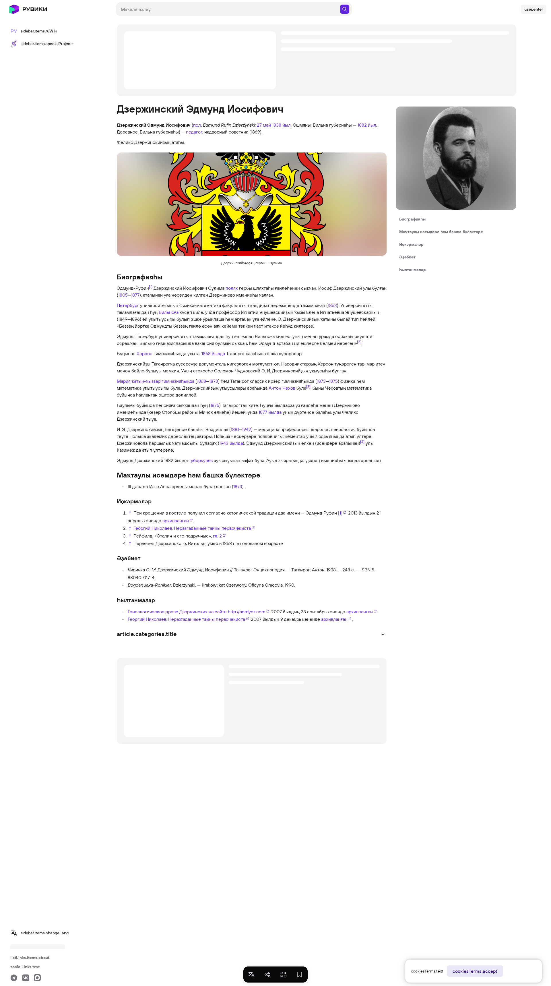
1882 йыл (367, 125)
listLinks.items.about (29, 957)
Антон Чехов (282, 388)
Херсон (144, 353)
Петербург (128, 305)
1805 (123, 295)
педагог (194, 132)
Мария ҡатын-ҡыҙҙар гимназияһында (155, 381)
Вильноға (169, 312)
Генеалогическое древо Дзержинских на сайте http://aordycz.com (196, 611)
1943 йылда (231, 443)
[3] (308, 386)
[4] (362, 441)
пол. (197, 125)
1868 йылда (213, 353)
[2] (359, 341)
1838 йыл (281, 125)
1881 (235, 429)
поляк (232, 288)
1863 (332, 305)
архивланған (175, 520)
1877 (135, 295)
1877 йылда (270, 412)
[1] (150, 286)
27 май (264, 125)
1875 (333, 381)
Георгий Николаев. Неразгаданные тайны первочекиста (192, 528)
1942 (246, 429)
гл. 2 (217, 536)
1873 (213, 381)
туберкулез (201, 460)
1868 (201, 381)
